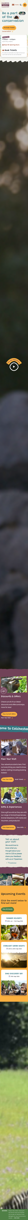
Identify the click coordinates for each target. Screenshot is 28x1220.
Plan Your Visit (6, 718)
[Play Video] (14, 364)
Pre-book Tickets (9, 27)
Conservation (6, 31)
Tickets (17, 4)
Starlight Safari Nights (14, 946)
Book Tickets (19, 779)
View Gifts (20, 827)
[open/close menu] (25, 5)
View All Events (7, 909)
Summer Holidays (14, 918)
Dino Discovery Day (14, 974)
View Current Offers (9, 714)
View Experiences (8, 827)
